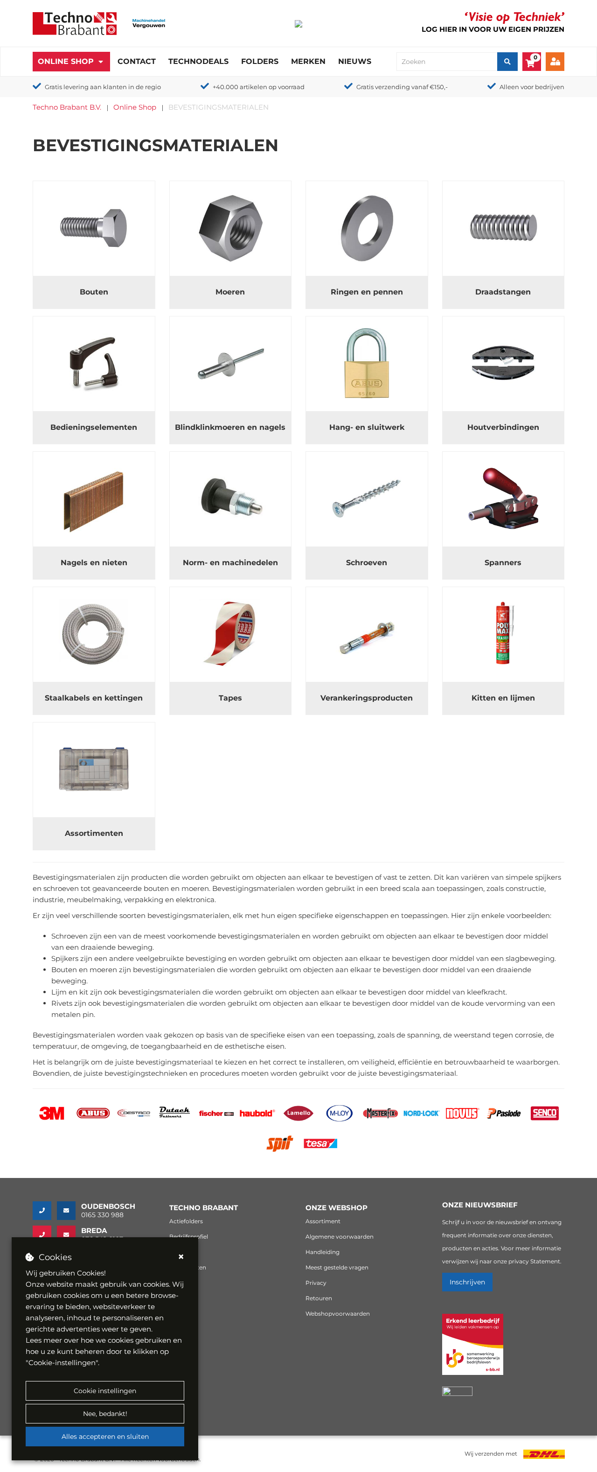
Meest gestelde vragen (336, 1267)
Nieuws (354, 61)
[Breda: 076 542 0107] (45, 1235)
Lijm (59, 992)
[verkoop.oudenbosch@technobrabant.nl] (69, 1210)
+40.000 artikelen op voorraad (259, 87)
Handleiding (322, 1251)
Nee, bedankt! (105, 1413)
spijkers (548, 877)
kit (83, 992)
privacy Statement (534, 1261)
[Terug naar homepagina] (75, 22)
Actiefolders (186, 1221)
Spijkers (64, 958)
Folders (259, 61)
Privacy (315, 1282)
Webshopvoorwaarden (337, 1313)
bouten (156, 888)
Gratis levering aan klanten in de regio (103, 87)
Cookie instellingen (105, 1391)
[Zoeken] (507, 61)
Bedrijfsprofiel (188, 1236)
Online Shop (66, 61)
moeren (195, 888)
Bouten (64, 969)
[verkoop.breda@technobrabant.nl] (69, 1235)
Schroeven (69, 936)
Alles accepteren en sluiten (105, 1436)
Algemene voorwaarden (339, 1236)
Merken (308, 61)
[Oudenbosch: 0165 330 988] (45, 1210)
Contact (137, 61)
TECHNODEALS (198, 61)
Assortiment (322, 1221)
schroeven (61, 888)
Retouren (318, 1298)
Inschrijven (467, 1282)
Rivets (61, 1003)
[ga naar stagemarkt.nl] (472, 1349)
